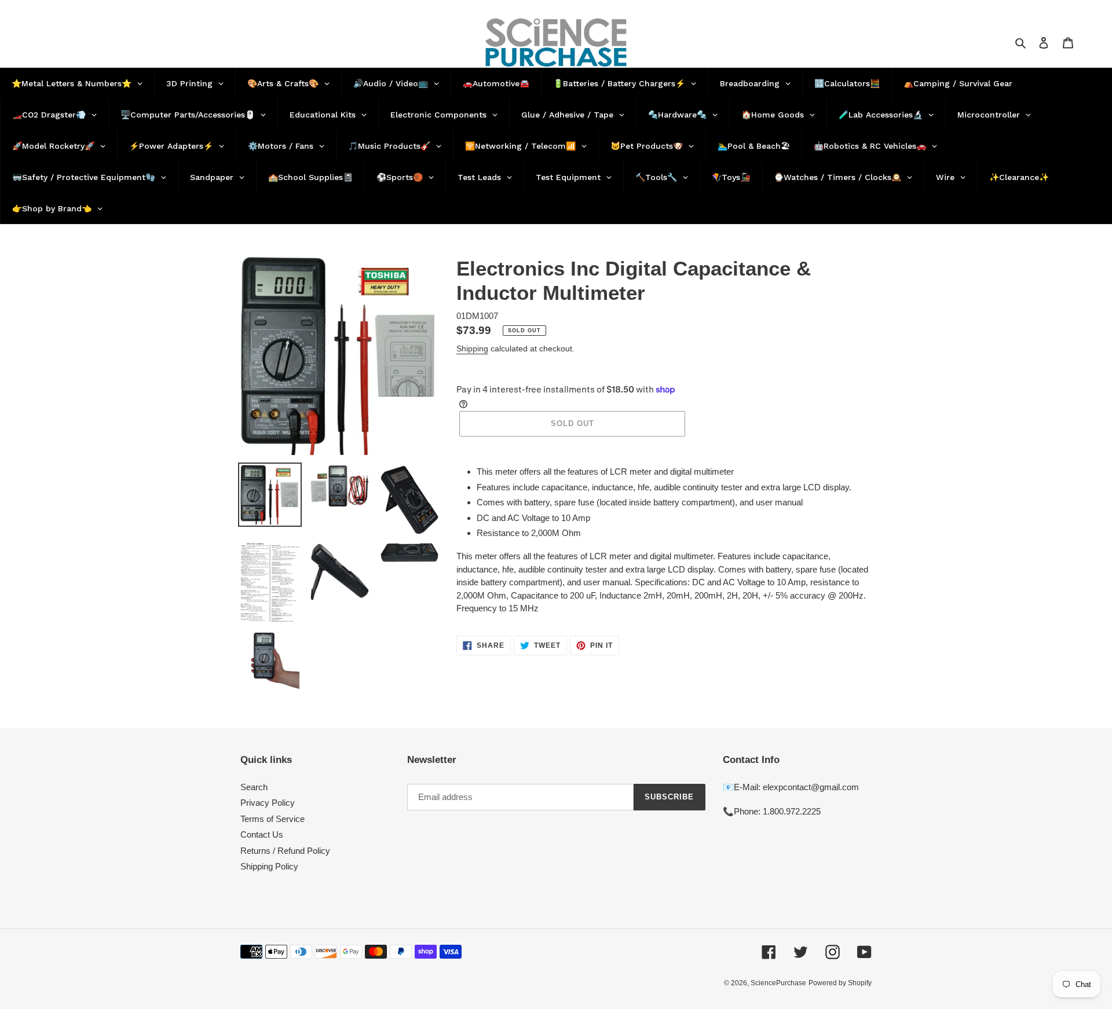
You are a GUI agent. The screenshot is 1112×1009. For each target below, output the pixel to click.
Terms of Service (272, 819)
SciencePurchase (778, 983)
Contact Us (261, 834)
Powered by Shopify (840, 983)
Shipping (472, 348)
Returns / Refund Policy (285, 851)
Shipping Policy (269, 866)
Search (254, 787)
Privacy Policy (267, 803)
